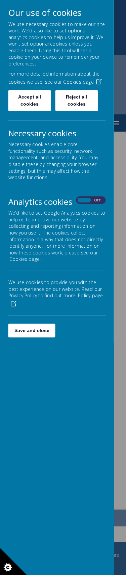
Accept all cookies (29, 100)
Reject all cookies (76, 100)
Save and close (31, 330)
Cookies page (78, 82)
